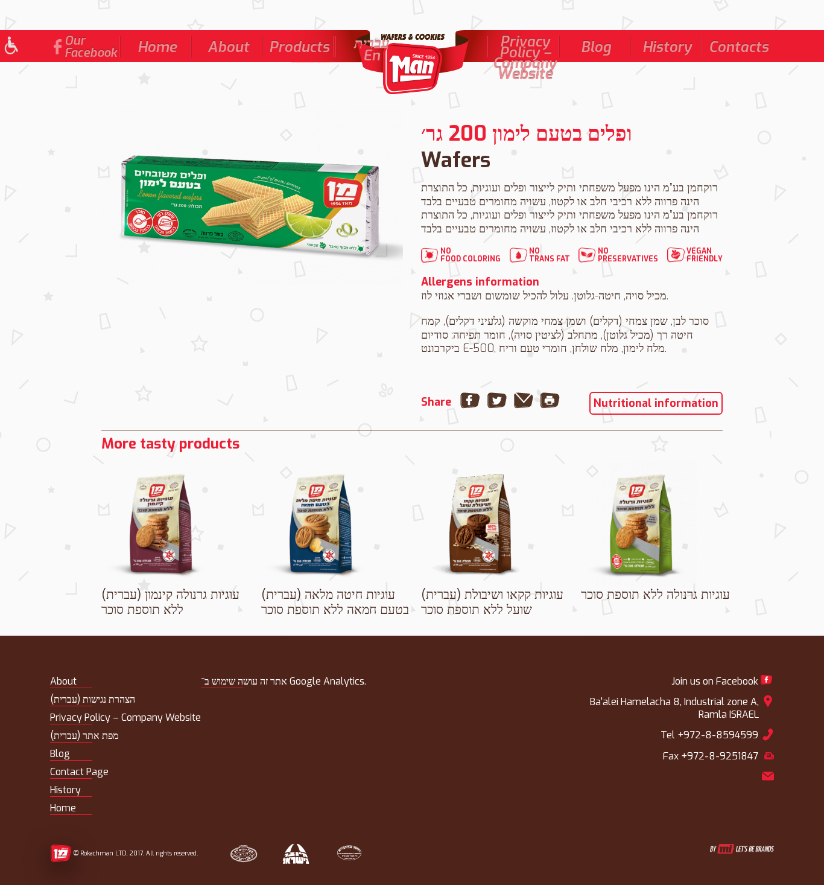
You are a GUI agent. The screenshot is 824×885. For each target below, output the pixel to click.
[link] (412, 62)
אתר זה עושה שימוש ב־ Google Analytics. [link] (283, 681)
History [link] (667, 47)
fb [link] (58, 46)
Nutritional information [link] (656, 403)
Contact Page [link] (79, 771)
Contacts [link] (739, 47)
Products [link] (299, 47)
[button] (10, 46)
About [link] (228, 47)
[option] (252, 197)
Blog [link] (596, 47)
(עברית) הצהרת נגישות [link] (92, 699)
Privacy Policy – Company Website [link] (525, 58)
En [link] (371, 55)
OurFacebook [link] (91, 47)
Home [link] (157, 47)
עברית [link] (372, 43)
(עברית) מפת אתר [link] (84, 735)
